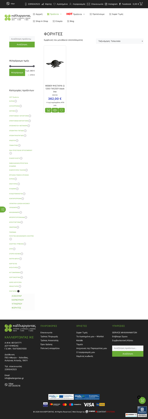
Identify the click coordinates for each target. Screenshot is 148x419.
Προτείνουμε (98, 14)
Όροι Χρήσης (46, 344)
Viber (13, 4)
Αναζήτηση (22, 44)
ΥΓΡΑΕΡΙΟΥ (17, 304)
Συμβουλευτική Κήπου (122, 340)
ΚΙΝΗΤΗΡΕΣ (13, 184)
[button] (61, 14)
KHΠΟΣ (11, 101)
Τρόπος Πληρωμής (49, 336)
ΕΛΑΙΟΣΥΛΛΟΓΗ (14, 158)
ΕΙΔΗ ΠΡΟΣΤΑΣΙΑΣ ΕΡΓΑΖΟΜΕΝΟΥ (20, 150)
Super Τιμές (117, 14)
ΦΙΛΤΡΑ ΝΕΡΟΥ (14, 259)
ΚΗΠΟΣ (11, 179)
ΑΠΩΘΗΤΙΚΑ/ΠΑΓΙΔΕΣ (16, 135)
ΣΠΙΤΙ (11, 249)
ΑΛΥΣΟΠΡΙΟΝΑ (14, 106)
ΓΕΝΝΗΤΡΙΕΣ (13, 145)
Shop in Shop (41, 21)
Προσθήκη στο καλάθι (48, 110)
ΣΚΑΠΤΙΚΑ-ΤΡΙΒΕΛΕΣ (16, 244)
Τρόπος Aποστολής (49, 340)
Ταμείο (79, 344)
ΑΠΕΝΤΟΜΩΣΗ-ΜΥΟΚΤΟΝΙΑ (18, 116)
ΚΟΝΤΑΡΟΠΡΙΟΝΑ (15, 198)
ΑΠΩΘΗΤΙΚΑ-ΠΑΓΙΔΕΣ (16, 131)
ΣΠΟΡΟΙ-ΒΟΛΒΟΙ (14, 254)
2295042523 (34, 4)
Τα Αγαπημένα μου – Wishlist (90, 336)
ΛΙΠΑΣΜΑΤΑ (13, 207)
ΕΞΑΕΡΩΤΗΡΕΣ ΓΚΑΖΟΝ (17, 170)
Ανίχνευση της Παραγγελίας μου (91, 348)
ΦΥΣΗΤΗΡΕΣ (13, 267)
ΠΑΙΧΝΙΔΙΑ (12, 232)
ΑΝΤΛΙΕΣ (12, 111)
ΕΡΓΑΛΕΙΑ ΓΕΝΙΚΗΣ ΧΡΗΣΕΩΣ (19, 175)
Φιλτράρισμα (17, 72)
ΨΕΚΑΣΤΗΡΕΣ (13, 286)
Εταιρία (58, 21)
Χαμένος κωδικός (84, 356)
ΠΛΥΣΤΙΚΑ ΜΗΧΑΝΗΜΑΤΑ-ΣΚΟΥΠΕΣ (21, 236)
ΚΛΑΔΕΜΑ (12, 189)
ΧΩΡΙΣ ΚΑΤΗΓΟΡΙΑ (15, 282)
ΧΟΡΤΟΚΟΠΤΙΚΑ (14, 277)
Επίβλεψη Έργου (120, 336)
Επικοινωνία (46, 332)
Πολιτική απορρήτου (50, 348)
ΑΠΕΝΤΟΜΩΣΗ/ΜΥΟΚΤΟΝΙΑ (18, 121)
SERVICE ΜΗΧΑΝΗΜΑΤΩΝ (124, 332)
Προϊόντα (54, 14)
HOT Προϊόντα (14, 97)
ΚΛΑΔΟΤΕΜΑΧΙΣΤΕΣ (16, 194)
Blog (71, 21)
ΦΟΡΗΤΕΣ (16, 308)
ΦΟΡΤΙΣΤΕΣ (13, 264)
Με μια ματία (55, 110)
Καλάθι (79, 340)
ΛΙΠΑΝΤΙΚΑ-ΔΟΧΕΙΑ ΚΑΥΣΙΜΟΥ (19, 203)
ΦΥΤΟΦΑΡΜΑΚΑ (14, 272)
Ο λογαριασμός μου (85, 352)
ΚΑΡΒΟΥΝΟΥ (18, 300)
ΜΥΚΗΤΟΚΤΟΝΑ (14, 222)
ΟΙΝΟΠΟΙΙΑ (12, 227)
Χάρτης (48, 4)
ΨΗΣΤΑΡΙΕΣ (13, 291)
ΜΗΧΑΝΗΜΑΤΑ (14, 212)
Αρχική (38, 14)
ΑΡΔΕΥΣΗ (12, 140)
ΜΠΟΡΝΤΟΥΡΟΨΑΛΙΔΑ (17, 217)
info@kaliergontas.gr (14, 378)
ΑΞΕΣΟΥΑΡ (17, 296)
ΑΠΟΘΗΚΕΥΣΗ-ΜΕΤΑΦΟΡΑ (18, 126)
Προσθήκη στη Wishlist (61, 110)
